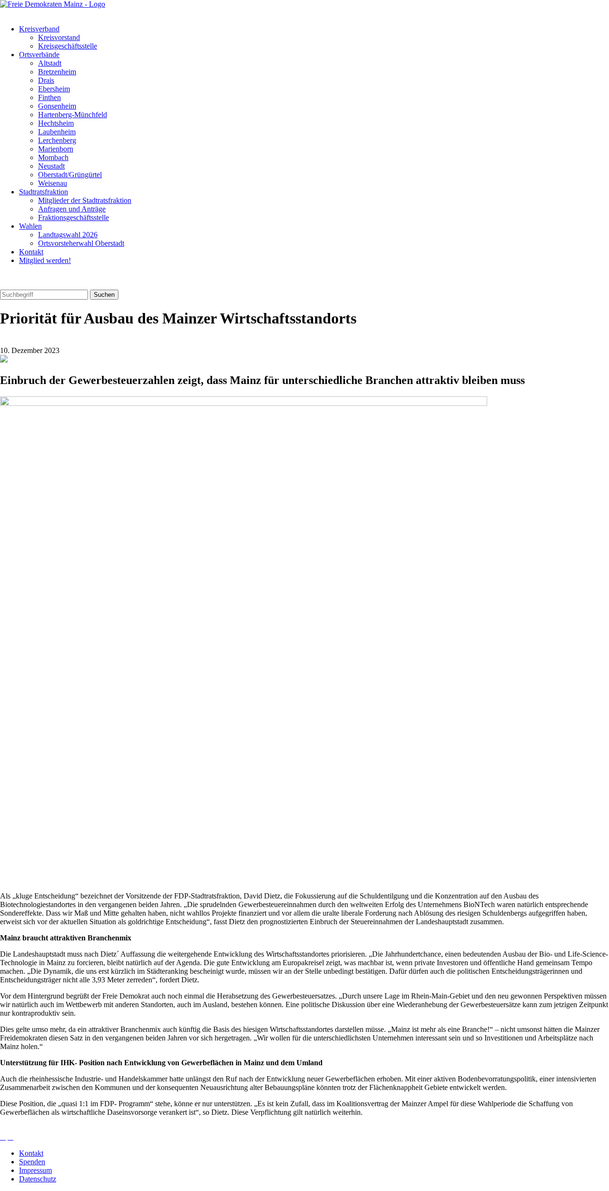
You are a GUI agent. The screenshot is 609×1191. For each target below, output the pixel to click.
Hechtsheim (56, 123)
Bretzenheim (57, 72)
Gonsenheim (57, 106)
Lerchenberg (57, 140)
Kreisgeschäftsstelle (67, 46)
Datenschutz (37, 1179)
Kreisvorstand (59, 37)
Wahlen (30, 226)
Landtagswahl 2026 (68, 235)
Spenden (32, 1162)
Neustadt (51, 166)
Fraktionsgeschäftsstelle (73, 217)
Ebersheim (54, 89)
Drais (46, 80)
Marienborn (55, 149)
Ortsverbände (39, 54)
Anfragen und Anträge (72, 209)
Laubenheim (57, 132)
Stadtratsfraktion (43, 192)
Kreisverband (39, 29)
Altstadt (49, 63)
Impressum (35, 1170)
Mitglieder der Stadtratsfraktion (84, 200)
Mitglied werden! (45, 260)
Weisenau (52, 183)
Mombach (53, 157)
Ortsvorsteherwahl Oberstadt (81, 243)
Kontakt (31, 252)
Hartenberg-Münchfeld (72, 115)
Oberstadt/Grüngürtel (70, 175)
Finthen (49, 97)
